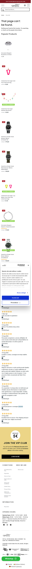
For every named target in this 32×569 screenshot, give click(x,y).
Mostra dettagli (21, 292)
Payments (6, 473)
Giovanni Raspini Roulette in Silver (6, 53)
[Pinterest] (10, 524)
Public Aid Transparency (7, 492)
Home (2, 15)
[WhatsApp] (16, 558)
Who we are (20, 469)
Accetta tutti (15, 297)
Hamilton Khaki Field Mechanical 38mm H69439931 (7, 167)
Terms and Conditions (6, 483)
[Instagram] (7, 524)
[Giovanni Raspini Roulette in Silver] (8, 44)
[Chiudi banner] (28, 265)
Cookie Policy (7, 486)
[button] (28, 5)
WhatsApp (9, 559)
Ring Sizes (6, 506)
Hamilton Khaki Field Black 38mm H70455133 (7, 256)
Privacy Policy (7, 489)
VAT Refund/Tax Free (8, 470)
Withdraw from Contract (7, 496)
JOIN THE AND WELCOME (15, 1)
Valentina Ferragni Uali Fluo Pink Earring (8, 81)
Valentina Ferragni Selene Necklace (7, 109)
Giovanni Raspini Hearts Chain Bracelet (8, 226)
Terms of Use (7, 476)
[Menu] (3, 5)
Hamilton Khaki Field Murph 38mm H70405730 (7, 138)
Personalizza (14, 302)
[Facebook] (3, 524)
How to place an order (8, 479)
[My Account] (25, 5)
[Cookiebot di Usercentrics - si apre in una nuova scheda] (18, 265)
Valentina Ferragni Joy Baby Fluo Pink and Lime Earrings (8, 197)
